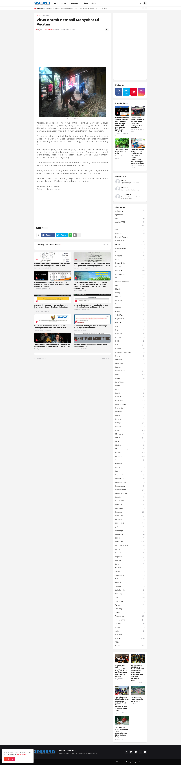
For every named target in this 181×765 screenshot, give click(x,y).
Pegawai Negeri (130, 475)
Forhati (130, 308)
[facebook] (126, 752)
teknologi (130, 594)
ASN (130, 230)
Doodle (130, 267)
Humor (130, 356)
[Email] (75, 235)
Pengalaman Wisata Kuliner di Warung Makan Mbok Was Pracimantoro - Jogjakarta (137, 122)
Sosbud (130, 583)
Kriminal (130, 412)
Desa (130, 259)
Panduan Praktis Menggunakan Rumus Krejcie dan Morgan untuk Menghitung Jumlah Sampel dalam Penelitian (137, 156)
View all (106, 244)
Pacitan (130, 471)
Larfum (130, 419)
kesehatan (130, 401)
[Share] (107, 29)
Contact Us (143, 762)
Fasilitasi (130, 300)
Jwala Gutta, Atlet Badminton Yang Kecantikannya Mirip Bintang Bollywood (121, 732)
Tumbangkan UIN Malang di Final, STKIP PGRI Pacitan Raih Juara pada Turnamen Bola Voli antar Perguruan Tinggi (137, 672)
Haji (130, 330)
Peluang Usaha (130, 479)
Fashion (130, 296)
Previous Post (41, 358)
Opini (130, 460)
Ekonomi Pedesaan (130, 282)
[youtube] (133, 92)
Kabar (130, 386)
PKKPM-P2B (130, 523)
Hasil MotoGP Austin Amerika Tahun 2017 (137, 699)
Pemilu (130, 497)
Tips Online (130, 601)
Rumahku (130, 560)
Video (93, 3)
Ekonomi (130, 278)
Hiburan (130, 337)
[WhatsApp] (70, 235)
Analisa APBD (130, 222)
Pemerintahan (130, 490)
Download (130, 270)
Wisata (85, 3)
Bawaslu (130, 233)
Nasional (74, 3)
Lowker (130, 430)
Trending (130, 612)
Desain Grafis (130, 263)
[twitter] (131, 752)
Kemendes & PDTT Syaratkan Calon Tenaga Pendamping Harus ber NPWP (90, 327)
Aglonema (130, 211)
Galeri (130, 311)
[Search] (145, 3)
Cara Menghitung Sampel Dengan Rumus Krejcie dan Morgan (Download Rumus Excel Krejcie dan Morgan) (51, 284)
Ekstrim (130, 285)
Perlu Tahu (130, 516)
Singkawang (130, 575)
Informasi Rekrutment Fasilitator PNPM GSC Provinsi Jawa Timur (90, 345)
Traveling (130, 609)
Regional (130, 557)
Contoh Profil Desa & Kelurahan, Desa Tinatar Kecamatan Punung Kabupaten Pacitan (52, 264)
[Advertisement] (72, 50)
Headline (130, 334)
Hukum (130, 349)
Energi (130, 293)
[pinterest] (145, 752)
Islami (130, 378)
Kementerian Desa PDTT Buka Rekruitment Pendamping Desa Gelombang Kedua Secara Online (51, 307)
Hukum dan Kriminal (130, 352)
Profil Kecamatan (130, 545)
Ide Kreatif (130, 363)
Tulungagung (130, 620)
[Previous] (143, 8)
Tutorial (130, 624)
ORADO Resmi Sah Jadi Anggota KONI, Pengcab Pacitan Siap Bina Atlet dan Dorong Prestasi (122, 670)
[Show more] (79, 235)
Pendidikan (130, 505)
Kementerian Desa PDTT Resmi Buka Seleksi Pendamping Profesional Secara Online (91, 306)
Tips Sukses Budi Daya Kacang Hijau (121, 151)
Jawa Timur (130, 382)
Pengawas (130, 508)
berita (130, 244)
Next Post (105, 358)
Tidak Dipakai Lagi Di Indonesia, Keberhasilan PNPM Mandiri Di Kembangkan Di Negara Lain (52, 345)
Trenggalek (130, 616)
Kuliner (130, 415)
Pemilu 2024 (130, 501)
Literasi (130, 427)
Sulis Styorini (130, 590)
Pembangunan (130, 482)
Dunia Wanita (130, 274)
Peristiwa (46, 15)
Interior (130, 367)
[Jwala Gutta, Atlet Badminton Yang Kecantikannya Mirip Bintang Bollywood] (122, 720)
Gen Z (130, 326)
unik (130, 631)
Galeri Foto (130, 315)
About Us (119, 762)
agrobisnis (130, 215)
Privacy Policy (131, 762)
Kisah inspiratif (130, 404)
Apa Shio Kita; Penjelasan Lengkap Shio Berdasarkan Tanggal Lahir (69, 8)
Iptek (130, 375)
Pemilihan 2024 (130, 493)
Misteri (130, 438)
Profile (130, 549)
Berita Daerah (130, 248)
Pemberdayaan (130, 486)
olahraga (130, 456)
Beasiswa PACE (130, 241)
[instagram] (140, 752)
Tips (130, 597)
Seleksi (130, 571)
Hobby (130, 341)
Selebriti (130, 568)
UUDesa (130, 638)
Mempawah (130, 434)
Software (130, 579)
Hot (130, 345)
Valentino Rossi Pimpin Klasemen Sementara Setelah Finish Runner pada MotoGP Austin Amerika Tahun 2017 (122, 703)
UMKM (130, 627)
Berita (63, 3)
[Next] (146, 8)
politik (130, 527)
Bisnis (130, 252)
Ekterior (130, 289)
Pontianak (130, 534)
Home (55, 3)
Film (130, 304)
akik (130, 218)
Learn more (21, 754)
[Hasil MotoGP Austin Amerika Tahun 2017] (138, 690)
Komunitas (130, 408)
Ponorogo (130, 531)
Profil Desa (130, 542)
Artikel (130, 226)
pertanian (130, 519)
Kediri (130, 393)
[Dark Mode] (141, 3)
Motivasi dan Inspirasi (130, 449)
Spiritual (130, 586)
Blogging (130, 256)
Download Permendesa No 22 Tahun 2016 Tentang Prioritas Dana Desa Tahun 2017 (50, 327)
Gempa (130, 322)
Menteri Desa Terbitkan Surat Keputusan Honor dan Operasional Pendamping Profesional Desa (92, 264)
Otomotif (130, 464)
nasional (130, 453)
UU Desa (130, 635)
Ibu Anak (130, 360)
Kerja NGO (130, 397)
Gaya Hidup (130, 319)
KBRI (130, 389)
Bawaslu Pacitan (130, 237)
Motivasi (130, 445)
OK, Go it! (9, 759)
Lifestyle (130, 423)
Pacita (130, 467)
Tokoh (130, 605)
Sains (130, 564)
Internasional (130, 371)
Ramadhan (130, 553)
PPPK (130, 538)
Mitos (130, 441)
